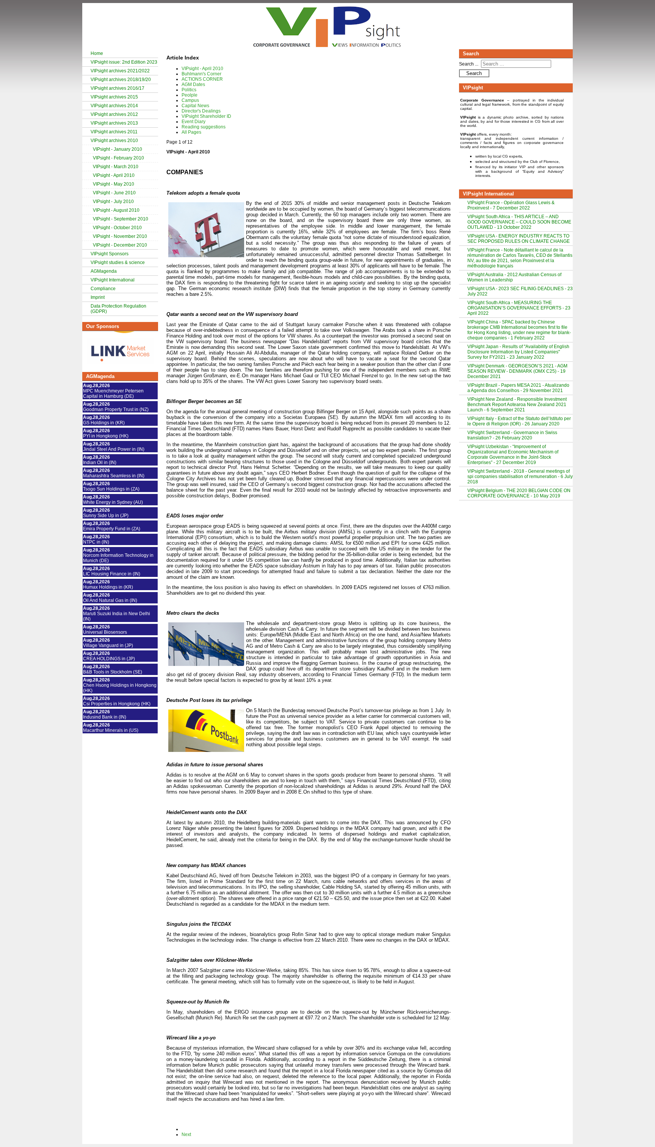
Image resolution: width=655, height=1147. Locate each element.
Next (186, 1134)
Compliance (103, 288)
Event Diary (193, 121)
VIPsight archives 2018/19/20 (121, 79)
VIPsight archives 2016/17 (117, 88)
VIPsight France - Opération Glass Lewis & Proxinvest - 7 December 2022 (511, 205)
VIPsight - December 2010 (120, 245)
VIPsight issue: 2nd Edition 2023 (124, 62)
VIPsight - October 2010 (117, 227)
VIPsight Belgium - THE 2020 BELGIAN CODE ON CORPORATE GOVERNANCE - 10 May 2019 (518, 493)
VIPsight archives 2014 (114, 105)
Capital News (195, 105)
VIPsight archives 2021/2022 (120, 70)
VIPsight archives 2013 (114, 123)
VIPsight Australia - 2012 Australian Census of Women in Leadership (514, 277)
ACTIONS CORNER (202, 79)
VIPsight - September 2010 (120, 219)
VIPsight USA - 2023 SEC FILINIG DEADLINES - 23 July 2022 (520, 291)
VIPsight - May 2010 (113, 184)
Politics (189, 89)
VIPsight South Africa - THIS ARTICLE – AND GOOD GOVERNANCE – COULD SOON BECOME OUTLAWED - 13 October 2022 (519, 222)
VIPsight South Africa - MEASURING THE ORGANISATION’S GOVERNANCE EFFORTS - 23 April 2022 (518, 308)
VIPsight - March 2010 (115, 166)
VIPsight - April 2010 (114, 175)
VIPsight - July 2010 (113, 201)
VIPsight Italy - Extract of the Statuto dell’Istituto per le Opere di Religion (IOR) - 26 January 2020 (519, 421)
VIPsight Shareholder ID (206, 116)
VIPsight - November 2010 (120, 236)
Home (97, 53)
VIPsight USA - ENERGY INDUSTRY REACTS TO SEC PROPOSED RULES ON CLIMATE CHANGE (518, 238)
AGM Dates (193, 84)
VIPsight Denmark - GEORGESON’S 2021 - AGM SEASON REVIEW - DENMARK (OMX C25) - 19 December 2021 (517, 371)
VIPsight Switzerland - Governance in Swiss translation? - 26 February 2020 (512, 435)
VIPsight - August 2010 (116, 210)
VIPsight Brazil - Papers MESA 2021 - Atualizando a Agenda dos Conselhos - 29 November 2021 (518, 388)
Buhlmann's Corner (201, 74)
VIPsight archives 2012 (114, 114)
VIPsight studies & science (118, 262)
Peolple (189, 95)
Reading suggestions (204, 127)
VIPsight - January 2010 (117, 149)
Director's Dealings (201, 111)
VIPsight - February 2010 (118, 158)
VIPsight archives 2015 (114, 97)
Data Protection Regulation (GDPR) (118, 308)
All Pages (191, 132)
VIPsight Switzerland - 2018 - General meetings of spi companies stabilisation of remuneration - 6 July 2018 (520, 476)
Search (474, 73)
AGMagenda (104, 271)
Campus (190, 100)
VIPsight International (113, 280)
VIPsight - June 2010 (114, 192)
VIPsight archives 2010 (114, 140)
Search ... (468, 64)
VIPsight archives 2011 (114, 131)
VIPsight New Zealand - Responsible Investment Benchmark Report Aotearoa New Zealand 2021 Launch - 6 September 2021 (517, 405)
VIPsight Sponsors (109, 253)
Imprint (98, 297)
